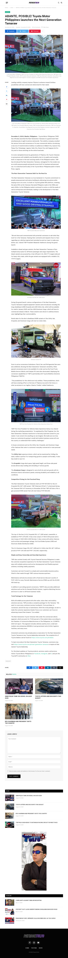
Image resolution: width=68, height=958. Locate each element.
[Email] (6, 103)
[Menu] (7, 3)
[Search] (61, 3)
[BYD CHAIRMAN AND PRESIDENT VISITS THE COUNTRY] (19, 711)
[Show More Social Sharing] (42, 31)
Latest (7, 12)
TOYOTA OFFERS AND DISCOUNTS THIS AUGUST (48, 697)
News (41, 948)
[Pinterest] (6, 99)
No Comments (36, 27)
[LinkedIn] (6, 95)
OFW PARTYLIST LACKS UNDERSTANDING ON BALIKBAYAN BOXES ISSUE (36, 909)
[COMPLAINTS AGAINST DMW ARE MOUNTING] (9, 902)
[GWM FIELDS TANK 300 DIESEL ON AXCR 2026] (19, 686)
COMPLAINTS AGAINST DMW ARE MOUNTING (29, 900)
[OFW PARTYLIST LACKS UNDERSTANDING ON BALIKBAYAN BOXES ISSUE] (9, 911)
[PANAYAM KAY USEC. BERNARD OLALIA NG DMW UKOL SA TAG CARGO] (9, 920)
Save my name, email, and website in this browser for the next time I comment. (29, 771)
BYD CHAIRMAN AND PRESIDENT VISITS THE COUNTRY (18, 722)
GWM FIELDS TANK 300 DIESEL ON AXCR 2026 (18, 697)
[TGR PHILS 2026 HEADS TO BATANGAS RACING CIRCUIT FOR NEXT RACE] (9, 825)
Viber (29, 656)
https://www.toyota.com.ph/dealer (42, 637)
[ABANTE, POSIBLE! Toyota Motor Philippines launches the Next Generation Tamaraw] (34, 54)
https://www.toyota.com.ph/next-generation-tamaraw (31, 644)
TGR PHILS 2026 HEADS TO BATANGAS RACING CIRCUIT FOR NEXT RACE (36, 822)
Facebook (37, 653)
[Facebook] (6, 86)
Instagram (44, 653)
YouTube (34, 948)
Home (27, 948)
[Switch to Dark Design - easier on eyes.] (59, 2)
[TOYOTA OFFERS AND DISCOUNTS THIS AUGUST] (49, 686)
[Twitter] (6, 91)
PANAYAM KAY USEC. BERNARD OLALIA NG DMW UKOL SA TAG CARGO (36, 918)
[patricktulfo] (34, 3)
